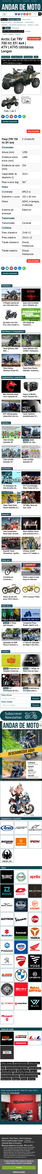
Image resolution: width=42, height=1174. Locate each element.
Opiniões (5, 423)
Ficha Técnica (14, 1138)
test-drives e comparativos (17, 25)
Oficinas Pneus (23, 1071)
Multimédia (6, 468)
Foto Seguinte (28, 57)
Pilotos (24, 1079)
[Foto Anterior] (9, 80)
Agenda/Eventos (20, 1063)
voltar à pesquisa (8, 34)
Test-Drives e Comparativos (12, 331)
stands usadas (29, 22)
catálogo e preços (14, 19)
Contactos (5, 1138)
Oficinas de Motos (8, 1071)
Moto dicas (6, 606)
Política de (19, 1172)
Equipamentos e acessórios (12, 377)
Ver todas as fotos (17, 57)
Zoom (36, 57)
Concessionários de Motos (16, 1068)
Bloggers (15, 1079)
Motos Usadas (6, 1063)
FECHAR (19, 1168)
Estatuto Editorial (25, 1138)
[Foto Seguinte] (33, 80)
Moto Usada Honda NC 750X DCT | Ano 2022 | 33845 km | (19, 1091)
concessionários (18, 22)
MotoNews (6, 286)
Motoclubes (6, 1079)
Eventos (5, 651)
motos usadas (26, 19)
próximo (17, 34)
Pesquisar (35, 698)
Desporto (5, 514)
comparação (15, 28)
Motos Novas (34, 1063)
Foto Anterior (6, 57)
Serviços (31, 1079)
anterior (28, 31)
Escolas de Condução (28, 1076)
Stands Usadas (35, 1068)
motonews (4, 25)
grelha (8, 28)
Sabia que (6, 560)
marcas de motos (6, 22)
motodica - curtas (32, 25)
